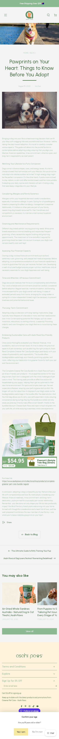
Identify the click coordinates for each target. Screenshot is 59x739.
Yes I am (21, 732)
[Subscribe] (54, 686)
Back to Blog (31, 534)
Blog (32, 53)
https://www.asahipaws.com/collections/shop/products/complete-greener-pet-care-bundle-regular (28, 482)
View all (29, 631)
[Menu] (5, 15)
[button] (48, 15)
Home (26, 53)
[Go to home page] (29, 15)
